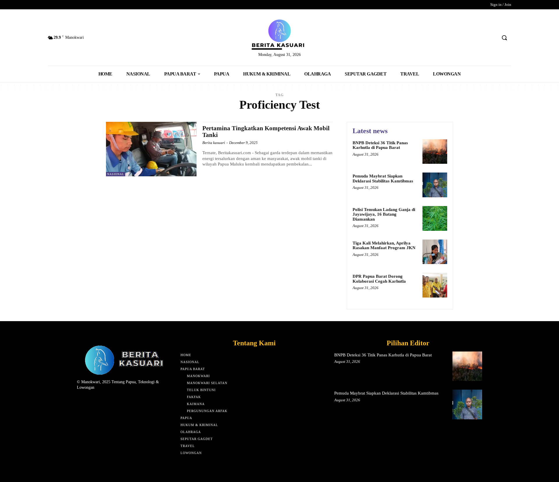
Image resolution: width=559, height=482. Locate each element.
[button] (504, 38)
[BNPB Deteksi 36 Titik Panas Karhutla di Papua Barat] (434, 151)
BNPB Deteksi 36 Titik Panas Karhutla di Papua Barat (380, 145)
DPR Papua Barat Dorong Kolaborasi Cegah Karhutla (379, 279)
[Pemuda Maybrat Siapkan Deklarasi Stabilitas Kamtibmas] (434, 185)
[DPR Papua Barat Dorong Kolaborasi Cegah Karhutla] (434, 285)
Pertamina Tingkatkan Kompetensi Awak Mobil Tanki (266, 131)
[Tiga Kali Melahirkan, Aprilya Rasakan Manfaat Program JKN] (434, 252)
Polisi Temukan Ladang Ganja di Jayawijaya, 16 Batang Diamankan (384, 214)
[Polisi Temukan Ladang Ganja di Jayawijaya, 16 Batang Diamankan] (434, 218)
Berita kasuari (213, 142)
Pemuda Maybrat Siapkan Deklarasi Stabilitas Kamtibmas (383, 178)
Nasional (115, 174)
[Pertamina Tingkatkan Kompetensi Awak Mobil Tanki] (151, 149)
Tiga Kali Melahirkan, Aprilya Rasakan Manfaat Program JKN (384, 245)
